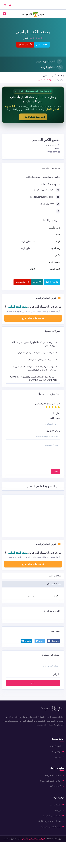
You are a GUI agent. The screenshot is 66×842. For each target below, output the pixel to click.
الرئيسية (60, 79)
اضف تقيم (40, 44)
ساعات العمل (54, 575)
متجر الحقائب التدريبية (51, 826)
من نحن (57, 757)
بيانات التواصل (54, 583)
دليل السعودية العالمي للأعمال (34, 839)
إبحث (33, 683)
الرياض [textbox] (56, 674)
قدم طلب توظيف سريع (32, 564)
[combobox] (33, 674)
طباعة (36, 282)
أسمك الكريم (54, 418)
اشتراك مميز (55, 746)
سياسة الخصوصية (53, 775)
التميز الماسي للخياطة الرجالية (40, 359)
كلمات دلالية (55, 786)
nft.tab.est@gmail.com (42, 197)
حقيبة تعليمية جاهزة (52, 815)
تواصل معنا (56, 751)
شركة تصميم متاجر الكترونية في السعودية (35, 352)
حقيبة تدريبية (55, 804)
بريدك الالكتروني (52, 431)
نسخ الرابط (51, 282)
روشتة (58, 810)
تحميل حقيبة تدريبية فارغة (49, 821)
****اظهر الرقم (49, 67)
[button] (53, 641)
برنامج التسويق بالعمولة (50, 781)
